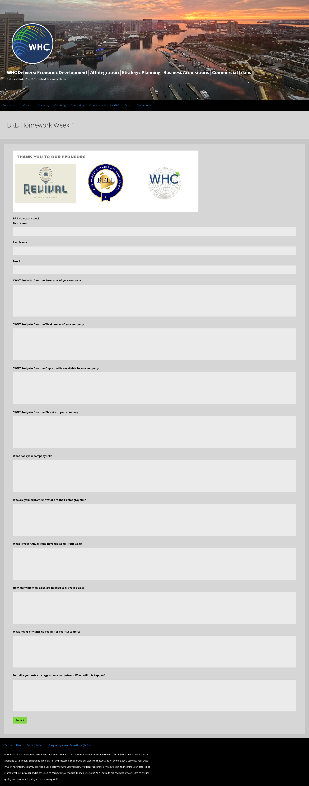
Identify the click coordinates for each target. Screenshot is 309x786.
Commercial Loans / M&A (104, 105)
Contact (28, 105)
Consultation (10, 105)
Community (144, 105)
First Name (20, 223)
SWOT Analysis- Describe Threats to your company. (46, 412)
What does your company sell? (32, 456)
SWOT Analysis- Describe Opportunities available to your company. (56, 368)
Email (16, 261)
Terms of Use (12, 745)
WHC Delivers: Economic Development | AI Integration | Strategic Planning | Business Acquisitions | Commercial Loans (129, 72)
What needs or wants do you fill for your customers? (46, 631)
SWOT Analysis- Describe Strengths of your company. (47, 280)
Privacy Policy (35, 745)
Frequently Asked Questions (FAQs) (69, 745)
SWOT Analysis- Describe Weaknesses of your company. (48, 324)
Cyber (128, 105)
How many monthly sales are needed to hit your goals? (48, 587)
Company (43, 105)
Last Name (20, 242)
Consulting (77, 105)
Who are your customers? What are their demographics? (49, 500)
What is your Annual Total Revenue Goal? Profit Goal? (47, 543)
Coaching (60, 105)
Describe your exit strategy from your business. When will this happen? (59, 675)
